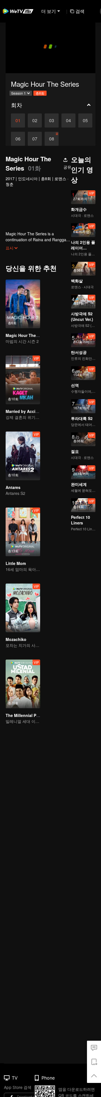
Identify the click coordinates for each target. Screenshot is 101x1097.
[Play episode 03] (52, 120)
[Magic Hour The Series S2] (23, 304)
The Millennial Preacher (28, 715)
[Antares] (23, 456)
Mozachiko (16, 639)
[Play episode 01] (18, 120)
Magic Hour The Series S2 (30, 335)
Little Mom (16, 563)
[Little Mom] (23, 532)
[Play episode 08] (52, 139)
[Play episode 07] (35, 139)
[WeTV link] (18, 11)
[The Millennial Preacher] (23, 684)
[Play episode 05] (85, 120)
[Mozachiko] (23, 608)
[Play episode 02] (35, 120)
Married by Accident (25, 411)
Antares (13, 487)
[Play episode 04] (68, 120)
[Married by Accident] (23, 380)
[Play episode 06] (18, 139)
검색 (79, 11)
